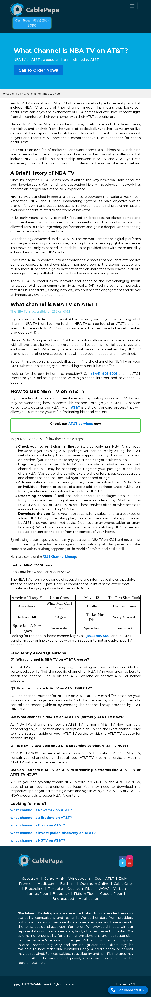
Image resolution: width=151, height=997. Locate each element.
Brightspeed (63, 899)
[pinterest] (129, 863)
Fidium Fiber (85, 894)
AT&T (109, 878)
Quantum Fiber (80, 889)
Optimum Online (94, 884)
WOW (104, 889)
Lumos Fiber (37, 894)
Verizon (119, 889)
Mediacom (46, 884)
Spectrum (31, 878)
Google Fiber (111, 894)
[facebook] (122, 859)
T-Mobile (55, 889)
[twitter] (122, 863)
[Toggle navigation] (132, 6)
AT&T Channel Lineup (59, 557)
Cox (98, 878)
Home (121, 984)
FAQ (131, 984)
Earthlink (68, 884)
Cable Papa (13, 93)
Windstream (79, 878)
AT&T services (80, 424)
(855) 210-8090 (32, 23)
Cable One (123, 884)
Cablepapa (41, 984)
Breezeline (34, 889)
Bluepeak (61, 894)
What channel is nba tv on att (42, 93)
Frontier (26, 884)
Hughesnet (88, 899)
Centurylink (54, 878)
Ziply (123, 878)
